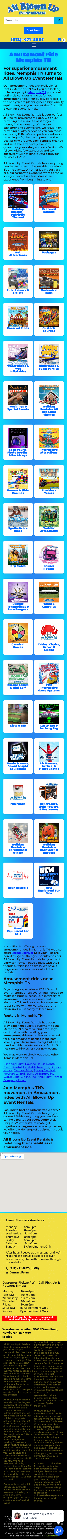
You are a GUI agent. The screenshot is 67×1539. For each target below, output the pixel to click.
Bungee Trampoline (40, 1073)
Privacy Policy (51, 1535)
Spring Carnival (22, 952)
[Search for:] (29, 20)
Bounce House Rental (40, 1064)
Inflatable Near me (36, 1067)
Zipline (25, 1076)
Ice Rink (37, 1076)
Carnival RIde (23, 1070)
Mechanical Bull (14, 1073)
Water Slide (11, 1076)
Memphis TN (37, 92)
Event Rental (12, 1067)
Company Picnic (14, 1080)
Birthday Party (13, 1064)
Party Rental (53, 1076)
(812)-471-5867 (27, 39)
